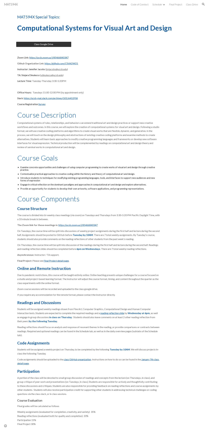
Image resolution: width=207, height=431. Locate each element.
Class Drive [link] (192, 4)
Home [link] (123, 4)
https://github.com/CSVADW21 (61, 63)
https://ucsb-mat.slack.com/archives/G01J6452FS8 (51, 98)
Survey (41, 104)
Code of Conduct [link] (140, 4)
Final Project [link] (175, 4)
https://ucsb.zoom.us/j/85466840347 (48, 57)
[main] (103, 17)
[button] (203, 4)
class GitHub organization (77, 359)
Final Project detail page (56, 260)
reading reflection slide (112, 313)
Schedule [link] (157, 4)
